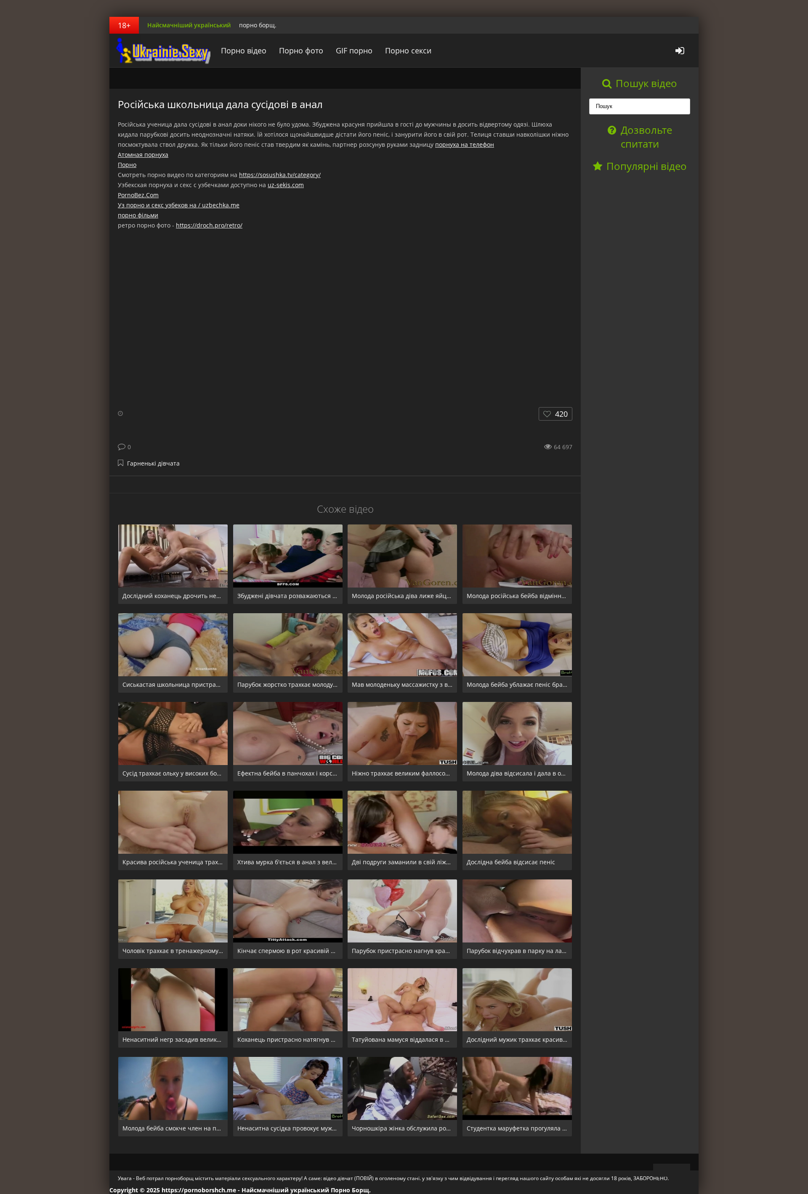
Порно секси (408, 50)
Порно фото (301, 50)
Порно (127, 165)
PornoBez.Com (138, 195)
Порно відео (243, 50)
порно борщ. (257, 25)
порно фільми (138, 215)
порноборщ (162, 50)
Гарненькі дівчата (153, 463)
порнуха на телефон (464, 144)
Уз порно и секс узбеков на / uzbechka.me (178, 205)
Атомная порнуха (143, 155)
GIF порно (354, 50)
